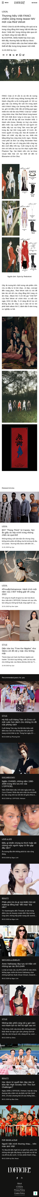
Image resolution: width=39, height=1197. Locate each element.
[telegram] (23, 55)
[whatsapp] (20, 55)
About (19, 1183)
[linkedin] (13, 55)
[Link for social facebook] (17, 1179)
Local (5, 11)
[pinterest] (10, 55)
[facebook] (7, 55)
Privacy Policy (19, 1190)
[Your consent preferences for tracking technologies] (35, 1193)
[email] (3, 55)
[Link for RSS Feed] (22, 1178)
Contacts (19, 1187)
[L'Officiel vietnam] (19, 2)
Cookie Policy (19, 1193)
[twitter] (17, 55)
